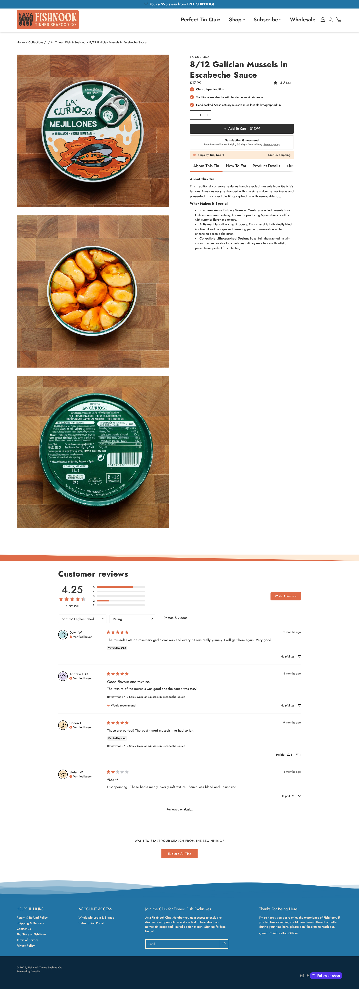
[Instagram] (302, 975)
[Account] (323, 19)
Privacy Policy (26, 945)
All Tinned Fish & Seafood (68, 42)
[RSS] (308, 975)
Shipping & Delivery (30, 923)
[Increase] (208, 115)
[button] (331, 19)
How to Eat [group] (236, 166)
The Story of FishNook (31, 934)
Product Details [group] (266, 166)
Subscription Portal (91, 923)
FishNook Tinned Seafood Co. (45, 967)
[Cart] (339, 19)
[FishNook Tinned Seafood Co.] (48, 19)
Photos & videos (175, 617)
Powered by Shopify (28, 971)
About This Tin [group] (206, 166)
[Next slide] (296, 166)
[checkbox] (181, 617)
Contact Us (24, 928)
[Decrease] (193, 115)
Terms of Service (28, 940)
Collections (35, 42)
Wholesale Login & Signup (96, 917)
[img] (80, 636)
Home (21, 42)
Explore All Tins (179, 853)
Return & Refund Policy (32, 917)
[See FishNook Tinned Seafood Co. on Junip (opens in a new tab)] (188, 809)
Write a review (285, 596)
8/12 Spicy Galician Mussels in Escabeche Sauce (153, 697)
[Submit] (223, 944)
